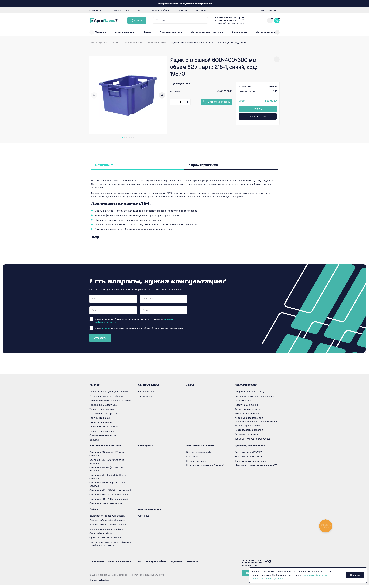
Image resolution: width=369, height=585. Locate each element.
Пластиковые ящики (246, 405)
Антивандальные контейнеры (106, 396)
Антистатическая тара (247, 409)
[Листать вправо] (277, 32)
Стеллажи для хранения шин (105, 503)
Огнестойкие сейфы (100, 533)
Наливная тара (243, 400)
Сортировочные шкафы (102, 435)
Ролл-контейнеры (99, 418)
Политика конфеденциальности (148, 575)
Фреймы (94, 440)
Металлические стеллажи (207, 32)
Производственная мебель (251, 445)
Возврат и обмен (160, 10)
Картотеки (192, 456)
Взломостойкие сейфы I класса (107, 516)
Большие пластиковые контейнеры (254, 396)
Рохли (147, 32)
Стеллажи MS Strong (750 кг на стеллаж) (107, 484)
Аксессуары (239, 32)
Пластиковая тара (171, 32)
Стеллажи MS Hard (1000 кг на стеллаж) (106, 461)
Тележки (100, 32)
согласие (105, 328)
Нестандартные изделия (249, 430)
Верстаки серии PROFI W (249, 452)
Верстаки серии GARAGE (249, 456)
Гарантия (182, 10)
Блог (140, 10)
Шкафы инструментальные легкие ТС (256, 465)
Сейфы (93, 509)
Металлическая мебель (270, 32)
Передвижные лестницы (103, 405)
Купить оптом (258, 116)
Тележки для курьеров (102, 431)
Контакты (201, 10)
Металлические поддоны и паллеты (110, 400)
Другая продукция (149, 509)
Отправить (100, 338)
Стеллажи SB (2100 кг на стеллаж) (109, 494)
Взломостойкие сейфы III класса (107, 524)
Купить (258, 109)
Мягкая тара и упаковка (248, 425)
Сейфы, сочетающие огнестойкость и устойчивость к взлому (110, 543)
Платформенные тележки (103, 426)
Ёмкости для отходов (247, 413)
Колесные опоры (125, 32)
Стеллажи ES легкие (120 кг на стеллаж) (107, 454)
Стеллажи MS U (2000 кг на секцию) (110, 490)
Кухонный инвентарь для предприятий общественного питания (256, 419)
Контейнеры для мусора (103, 413)
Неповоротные (146, 391)
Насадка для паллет (101, 422)
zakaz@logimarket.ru (270, 10)
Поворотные (145, 396)
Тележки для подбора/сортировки (108, 391)
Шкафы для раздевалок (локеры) (205, 465)
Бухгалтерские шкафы (199, 452)
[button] (162, 95)
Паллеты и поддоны (246, 434)
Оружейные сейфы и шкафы (105, 537)
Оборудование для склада (250, 391)
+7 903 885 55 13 (225, 17)
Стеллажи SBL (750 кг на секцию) (108, 499)
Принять (355, 575)
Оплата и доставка (119, 10)
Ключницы (144, 516)
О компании (95, 10)
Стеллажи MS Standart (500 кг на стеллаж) (108, 476)
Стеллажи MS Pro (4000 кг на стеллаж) (106, 469)
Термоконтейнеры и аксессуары (253, 438)
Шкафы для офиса (196, 461)
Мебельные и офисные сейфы (106, 529)
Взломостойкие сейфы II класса (107, 520)
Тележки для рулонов (101, 409)
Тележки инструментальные (251, 461)
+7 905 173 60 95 (225, 20)
